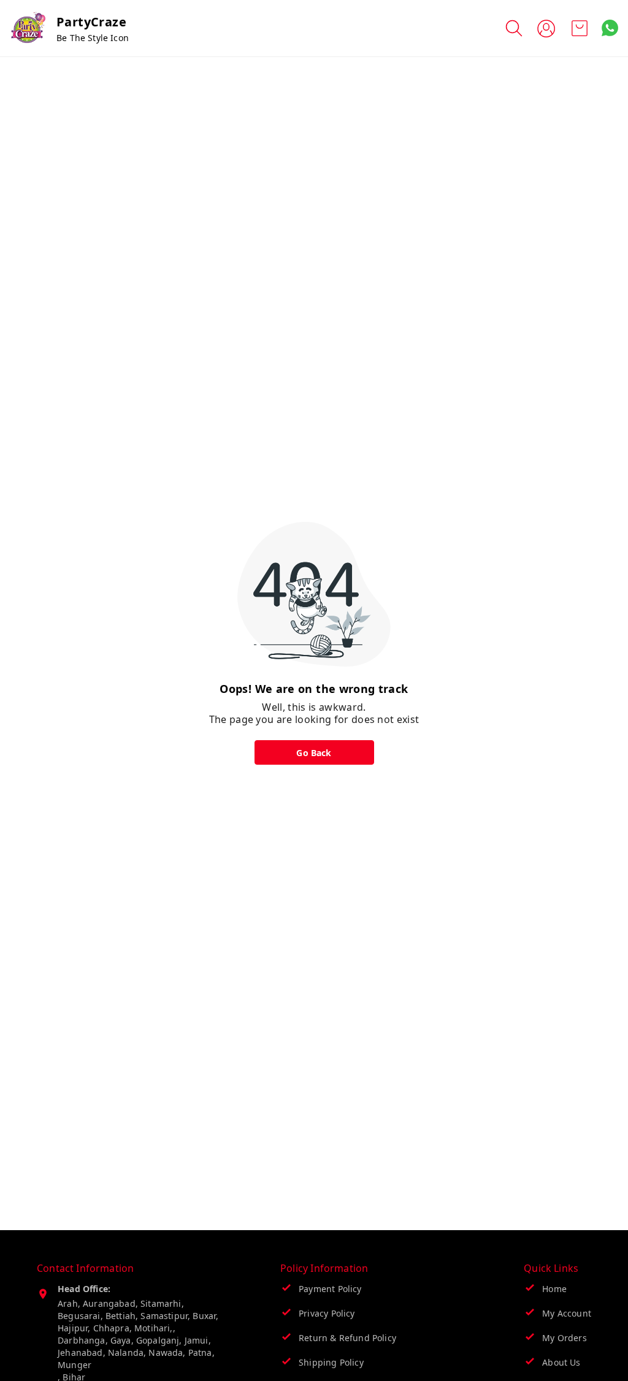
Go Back (313, 753)
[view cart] (579, 28)
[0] (579, 28)
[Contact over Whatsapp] (610, 28)
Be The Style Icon (92, 38)
